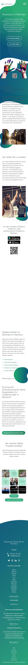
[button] (6, 473)
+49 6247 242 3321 (15, 553)
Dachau (14, 574)
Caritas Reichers (9, 371)
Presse (14, 656)
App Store (14, 242)
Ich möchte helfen (14, 38)
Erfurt (14, 576)
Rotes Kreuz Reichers (10, 362)
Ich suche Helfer (14, 44)
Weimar (14, 590)
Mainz (14, 580)
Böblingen (14, 588)
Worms (14, 592)
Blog (14, 648)
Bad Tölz (14, 572)
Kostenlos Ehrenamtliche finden (13, 433)
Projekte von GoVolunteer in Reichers (15, 368)
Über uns (14, 650)
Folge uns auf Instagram (14, 500)
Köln (14, 578)
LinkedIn (16, 560)
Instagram (12, 560)
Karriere (14, 654)
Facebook (19, 560)
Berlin (14, 570)
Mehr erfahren (13, 624)
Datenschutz (14, 660)
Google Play (14, 238)
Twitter (9, 560)
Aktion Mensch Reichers (11, 365)
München (14, 584)
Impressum (14, 658)
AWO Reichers (8, 359)
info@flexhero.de (15, 555)
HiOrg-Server (14, 604)
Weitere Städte (13, 596)
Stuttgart (14, 586)
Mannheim (14, 582)
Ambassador (14, 652)
